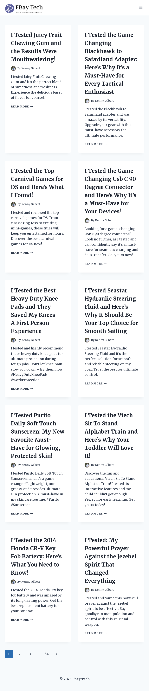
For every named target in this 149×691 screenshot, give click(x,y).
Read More (22, 106)
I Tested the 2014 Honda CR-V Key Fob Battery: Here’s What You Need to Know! (36, 556)
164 (46, 654)
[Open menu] (140, 8)
